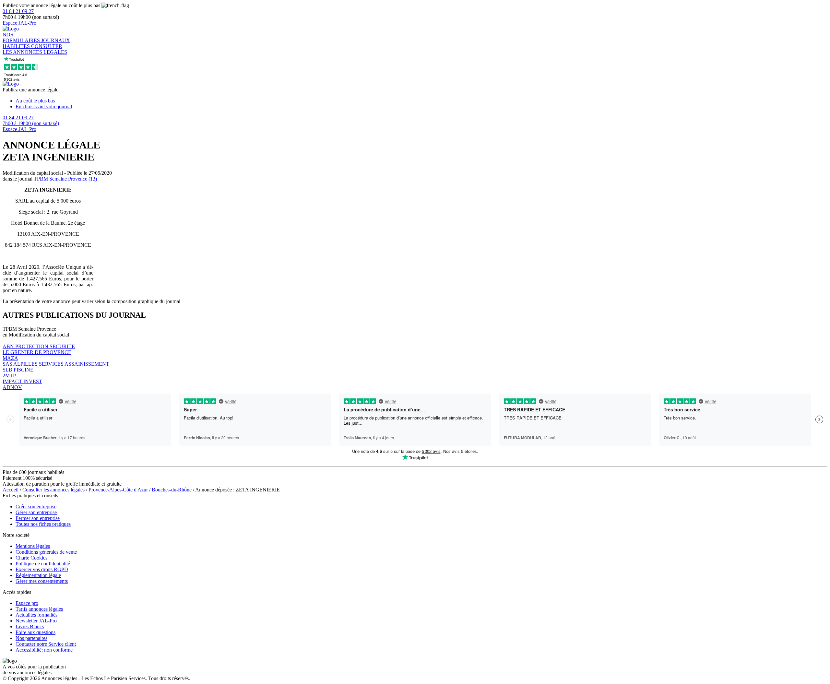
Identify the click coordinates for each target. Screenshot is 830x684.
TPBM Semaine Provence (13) (65, 179)
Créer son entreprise (36, 506)
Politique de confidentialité (43, 563)
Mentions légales (33, 546)
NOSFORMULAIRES (22, 37)
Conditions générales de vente (46, 552)
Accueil (10, 489)
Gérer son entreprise (36, 512)
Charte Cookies (31, 557)
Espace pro (27, 603)
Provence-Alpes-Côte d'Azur (118, 489)
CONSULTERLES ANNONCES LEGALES (35, 49)
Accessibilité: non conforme (44, 650)
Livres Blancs (30, 626)
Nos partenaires (31, 638)
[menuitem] (421, 101)
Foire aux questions (35, 632)
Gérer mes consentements (42, 581)
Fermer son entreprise (38, 518)
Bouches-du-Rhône (172, 489)
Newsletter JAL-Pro (36, 620)
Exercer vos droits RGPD (42, 569)
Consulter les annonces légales (53, 489)
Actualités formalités (36, 615)
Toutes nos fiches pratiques (43, 524)
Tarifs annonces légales (39, 609)
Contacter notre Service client (46, 644)
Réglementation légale (38, 575)
